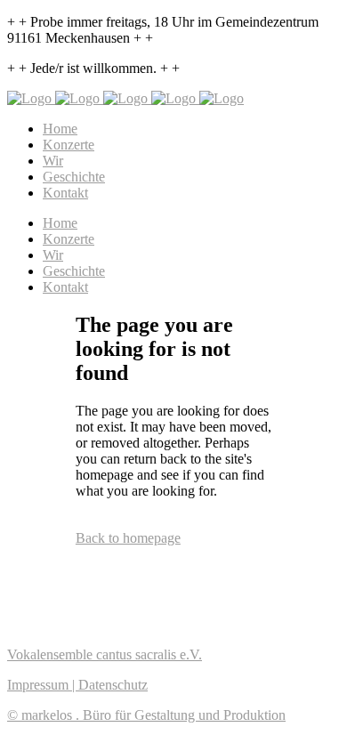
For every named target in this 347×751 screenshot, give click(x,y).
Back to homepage (128, 537)
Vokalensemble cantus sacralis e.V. (104, 654)
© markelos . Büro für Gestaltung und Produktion (146, 715)
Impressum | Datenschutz (77, 684)
